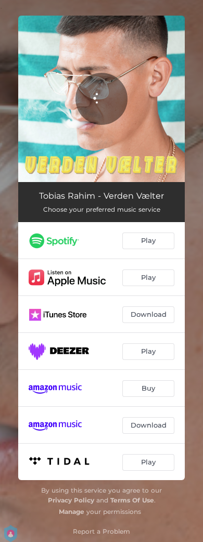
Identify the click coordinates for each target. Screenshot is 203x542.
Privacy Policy (71, 500)
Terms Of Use (132, 500)
